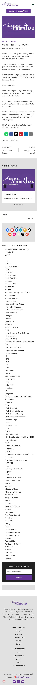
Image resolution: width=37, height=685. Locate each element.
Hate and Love (10, 336)
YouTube (8, 553)
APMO (7, 264)
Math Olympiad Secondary (15, 417)
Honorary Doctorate (12, 344)
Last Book (9, 388)
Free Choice (9, 321)
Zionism (8, 558)
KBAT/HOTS (10, 379)
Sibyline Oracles (11, 495)
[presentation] (18, 180)
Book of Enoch (11, 275)
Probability (9, 457)
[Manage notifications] (4, 681)
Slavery (8, 501)
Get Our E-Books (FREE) (18, 11)
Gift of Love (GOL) (12, 327)
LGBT (7, 391)
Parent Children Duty (13, 446)
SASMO (8, 486)
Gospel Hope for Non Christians (17, 333)
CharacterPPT (10, 284)
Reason (4, 41)
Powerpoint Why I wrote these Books (19, 454)
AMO (7, 261)
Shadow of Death (11, 489)
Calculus (8, 281)
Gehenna (8, 324)
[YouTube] (18, 681)
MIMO (7, 422)
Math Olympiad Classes (14, 411)
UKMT (7, 527)
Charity (8, 290)
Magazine (9, 394)
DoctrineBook (10, 301)
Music (7, 428)
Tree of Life (9, 521)
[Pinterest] (21, 134)
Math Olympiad (11, 408)
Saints (7, 483)
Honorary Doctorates (13, 347)
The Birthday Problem (7, 150)
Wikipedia (9, 547)
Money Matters (11, 425)
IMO (7, 368)
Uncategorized (10, 529)
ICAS (7, 359)
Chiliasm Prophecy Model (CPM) (17, 292)
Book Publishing (11, 278)
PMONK (8, 451)
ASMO (7, 269)
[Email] (31, 134)
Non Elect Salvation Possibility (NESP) (19, 437)
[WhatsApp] (6, 134)
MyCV (7, 431)
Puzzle (7, 466)
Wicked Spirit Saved (12, 544)
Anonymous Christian (10, 48)
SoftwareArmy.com (23, 677)
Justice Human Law (12, 376)
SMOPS (8, 503)
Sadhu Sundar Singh (12, 480)
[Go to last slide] (5, 186)
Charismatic (9, 287)
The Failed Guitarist (12, 515)
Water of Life (10, 541)
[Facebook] (11, 134)
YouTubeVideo (10, 555)
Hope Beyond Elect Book (14, 350)
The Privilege (10, 195)
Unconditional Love (12, 532)
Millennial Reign (11, 420)
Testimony (9, 512)
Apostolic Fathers (11, 266)
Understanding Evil (12, 535)
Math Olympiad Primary (14, 414)
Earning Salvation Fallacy (14, 304)
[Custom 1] (22, 681)
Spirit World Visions (12, 506)
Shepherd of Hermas (13, 492)
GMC (7, 330)
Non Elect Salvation (12, 434)
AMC (7, 258)
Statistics (8, 509)
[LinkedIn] (26, 134)
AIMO (7, 255)
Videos (8, 538)
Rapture (8, 472)
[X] (16, 134)
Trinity (7, 524)
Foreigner (8, 316)
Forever (8, 318)
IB (6, 356)
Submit (19, 577)
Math (7, 405)
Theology (12, 41)
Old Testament (10, 440)
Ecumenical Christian (13, 307)
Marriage (8, 402)
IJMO (7, 362)
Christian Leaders (11, 298)
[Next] (32, 186)
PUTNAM (9, 463)
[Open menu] (33, 4)
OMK (7, 443)
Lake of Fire (9, 385)
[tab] (14, 204)
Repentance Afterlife (13, 477)
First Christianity (11, 313)
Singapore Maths (11, 498)
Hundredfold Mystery (13, 353)
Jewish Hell (9, 370)
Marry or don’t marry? (29, 150)
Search (4, 215)
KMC (7, 382)
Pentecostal (9, 449)
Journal (8, 373)
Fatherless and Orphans (14, 310)
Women (8, 550)
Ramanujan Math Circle (14, 469)
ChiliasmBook (10, 295)
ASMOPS (8, 272)
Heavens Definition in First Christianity (19, 342)
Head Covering (11, 339)
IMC (7, 365)
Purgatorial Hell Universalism (16, 460)
